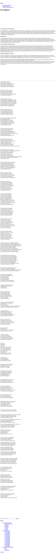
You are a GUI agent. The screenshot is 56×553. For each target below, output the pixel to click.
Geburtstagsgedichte (6, 6)
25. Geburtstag (7, 533)
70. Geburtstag (7, 542)
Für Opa (6, 528)
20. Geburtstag (7, 532)
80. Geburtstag (7, 544)
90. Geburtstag (7, 546)
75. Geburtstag (7, 543)
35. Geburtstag (7, 535)
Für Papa (6, 529)
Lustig (6, 549)
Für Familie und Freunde (7, 5)
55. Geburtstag (7, 539)
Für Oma (6, 527)
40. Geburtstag (7, 536)
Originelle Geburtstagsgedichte (8, 7)
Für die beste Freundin (9, 523)
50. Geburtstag (7, 538)
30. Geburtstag (7, 534)
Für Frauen (7, 524)
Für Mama (6, 525)
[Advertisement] (9, 19)
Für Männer (7, 526)
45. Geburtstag (7, 537)
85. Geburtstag (7, 545)
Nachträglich (7, 550)
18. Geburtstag (7, 531)
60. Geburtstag (7, 540)
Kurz (6, 548)
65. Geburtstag (7, 541)
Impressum (2, 552)
